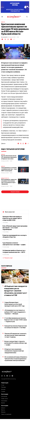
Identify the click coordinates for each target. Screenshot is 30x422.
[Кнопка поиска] (27, 17)
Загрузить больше (15, 191)
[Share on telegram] (10, 39)
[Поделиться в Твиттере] (5, 39)
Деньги (3, 143)
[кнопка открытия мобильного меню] (2, 17)
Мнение (3, 412)
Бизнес (3, 403)
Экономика (4, 400)
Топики (3, 391)
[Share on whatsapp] (7, 39)
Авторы (3, 389)
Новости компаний (6, 414)
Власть (7, 178)
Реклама (3, 387)
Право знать (4, 398)
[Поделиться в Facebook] (2, 39)
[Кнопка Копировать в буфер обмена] (13, 39)
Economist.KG (4, 37)
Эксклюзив (4, 396)
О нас (2, 385)
